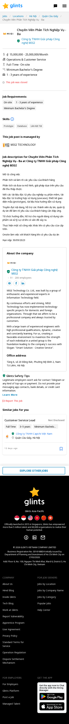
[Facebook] (26, 537)
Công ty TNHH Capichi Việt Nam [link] (34, 433)
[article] (34, 434)
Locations (18, 16)
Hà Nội (33, 16)
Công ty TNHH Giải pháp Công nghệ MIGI (41, 41)
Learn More (10, 394)
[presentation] (12, 6)
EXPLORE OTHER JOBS (34, 471)
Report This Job (14, 401)
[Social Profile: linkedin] (22, 283)
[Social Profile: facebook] (16, 283)
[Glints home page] (12, 6)
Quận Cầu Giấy (50, 16)
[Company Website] (9, 283)
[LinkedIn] (34, 537)
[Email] (43, 537)
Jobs (5, 16)
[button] (55, 6)
